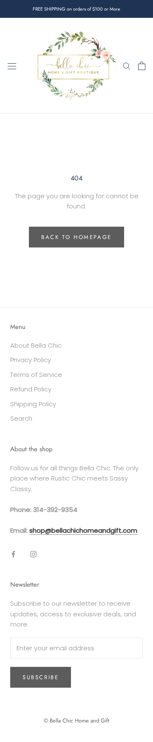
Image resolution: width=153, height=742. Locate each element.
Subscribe (41, 677)
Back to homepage (76, 237)
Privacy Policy (30, 359)
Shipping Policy (33, 403)
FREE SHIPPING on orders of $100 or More (76, 9)
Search (21, 418)
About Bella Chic (36, 345)
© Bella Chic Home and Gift (76, 721)
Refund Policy (30, 389)
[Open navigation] (12, 65)
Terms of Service (36, 374)
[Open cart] (141, 66)
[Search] (126, 65)
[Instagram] (33, 553)
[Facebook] (13, 553)
